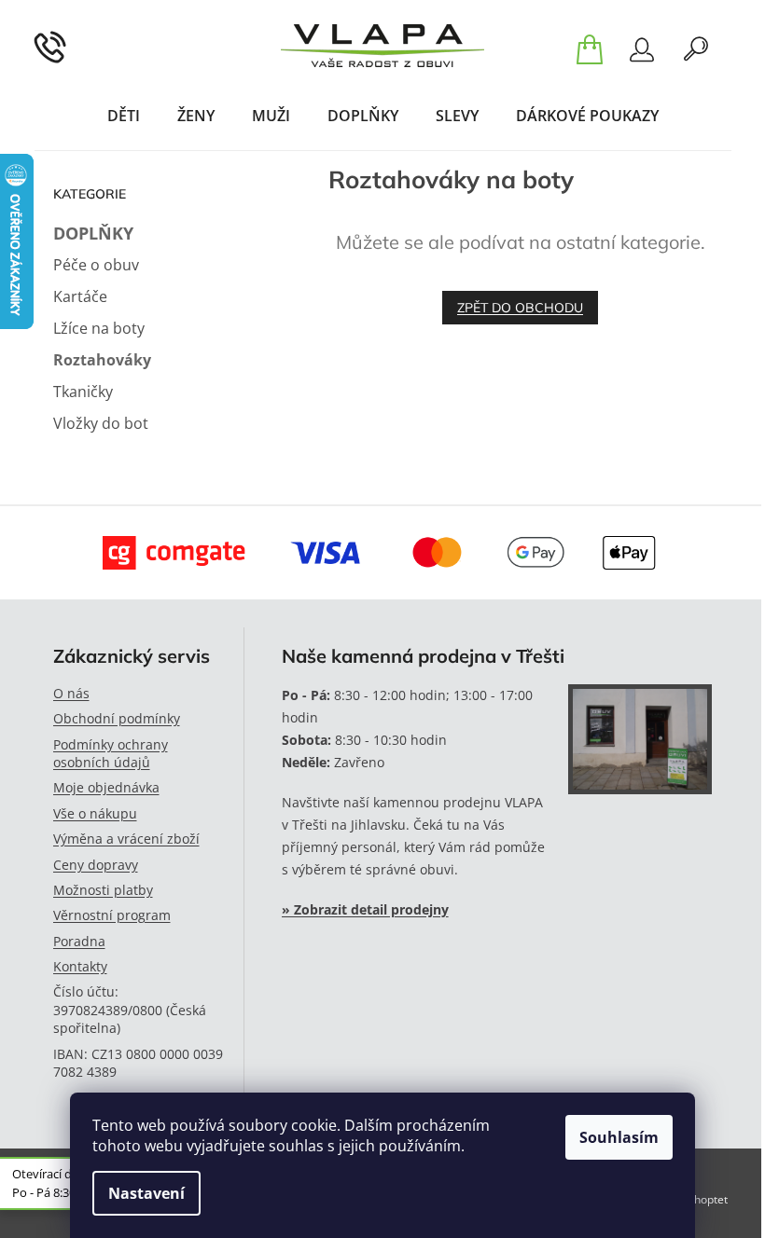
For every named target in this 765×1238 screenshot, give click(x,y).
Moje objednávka (106, 787)
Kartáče (80, 296)
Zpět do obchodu (520, 307)
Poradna (79, 941)
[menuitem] (124, 116)
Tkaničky (83, 391)
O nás (71, 693)
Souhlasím (619, 1137)
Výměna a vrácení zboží (126, 838)
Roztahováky (102, 360)
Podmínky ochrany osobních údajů (110, 753)
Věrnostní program (112, 915)
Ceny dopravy (95, 864)
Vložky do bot (100, 423)
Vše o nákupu (95, 813)
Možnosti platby (103, 890)
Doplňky (93, 233)
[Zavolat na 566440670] (74, 45)
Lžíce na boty (99, 328)
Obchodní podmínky (116, 718)
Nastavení (146, 1193)
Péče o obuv (96, 264)
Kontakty (80, 966)
